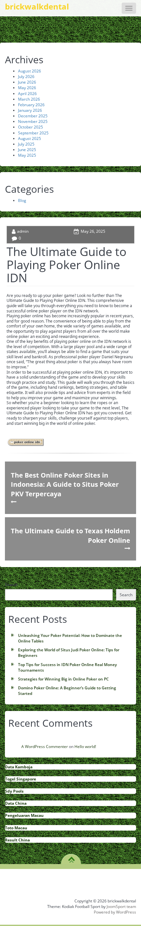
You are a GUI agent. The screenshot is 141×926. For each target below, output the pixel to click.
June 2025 (27, 149)
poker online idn (27, 442)
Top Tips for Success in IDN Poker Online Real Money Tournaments (67, 667)
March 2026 (29, 99)
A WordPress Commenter (44, 746)
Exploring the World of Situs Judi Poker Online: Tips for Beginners (68, 652)
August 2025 (29, 138)
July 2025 (26, 144)
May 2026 (27, 87)
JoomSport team (121, 906)
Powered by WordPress (115, 912)
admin (23, 231)
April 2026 (27, 93)
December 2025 (33, 116)
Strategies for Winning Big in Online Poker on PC (63, 679)
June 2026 (27, 82)
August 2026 (29, 71)
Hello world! (85, 746)
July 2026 (26, 76)
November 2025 (33, 121)
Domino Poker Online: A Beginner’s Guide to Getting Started (67, 690)
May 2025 (27, 155)
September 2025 (33, 133)
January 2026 (30, 110)
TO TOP (71, 857)
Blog (22, 200)
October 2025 (30, 127)
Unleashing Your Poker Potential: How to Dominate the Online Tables (70, 638)
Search (11, 584)
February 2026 (31, 105)
